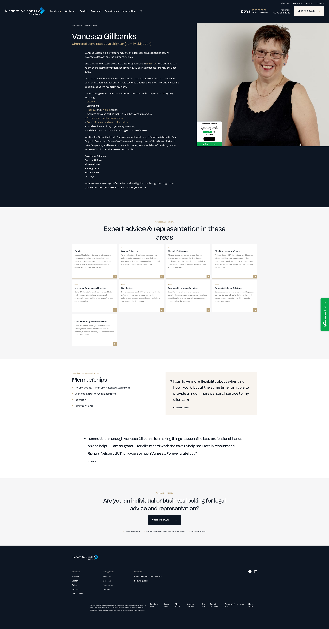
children (105, 109)
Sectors (75, 580)
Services (75, 576)
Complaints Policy (154, 605)
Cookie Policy (166, 605)
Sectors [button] (69, 11)
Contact (320, 3)
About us (285, 3)
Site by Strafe (250, 605)
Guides (83, 11)
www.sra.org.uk (140, 610)
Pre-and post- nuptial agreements (105, 118)
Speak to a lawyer (306, 10)
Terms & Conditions (214, 605)
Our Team (297, 3)
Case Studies (112, 11)
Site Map (203, 605)
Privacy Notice (177, 605)
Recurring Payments (190, 605)
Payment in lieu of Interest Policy (234, 605)
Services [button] (54, 11)
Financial (91, 109)
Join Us (309, 3)
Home (74, 25)
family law (151, 63)
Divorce (91, 101)
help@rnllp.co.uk (141, 580)
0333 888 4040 (281, 12)
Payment (96, 11)
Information (129, 11)
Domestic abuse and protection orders (107, 122)
